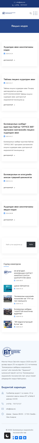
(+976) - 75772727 (21, 5)
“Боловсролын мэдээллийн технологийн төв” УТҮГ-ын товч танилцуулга (24, 298)
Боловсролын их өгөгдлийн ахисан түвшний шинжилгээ (18, 176)
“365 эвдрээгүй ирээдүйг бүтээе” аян (23, 323)
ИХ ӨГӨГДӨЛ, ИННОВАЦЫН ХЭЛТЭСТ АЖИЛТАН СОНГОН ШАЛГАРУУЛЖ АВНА (23, 274)
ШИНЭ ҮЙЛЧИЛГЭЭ (21, 286)
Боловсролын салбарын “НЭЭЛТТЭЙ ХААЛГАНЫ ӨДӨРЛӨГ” (23, 311)
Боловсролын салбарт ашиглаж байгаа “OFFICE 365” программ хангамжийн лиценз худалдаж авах (19, 128)
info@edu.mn (20, 2)
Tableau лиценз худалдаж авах (19, 79)
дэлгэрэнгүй (8, 60)
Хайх (31, 244)
